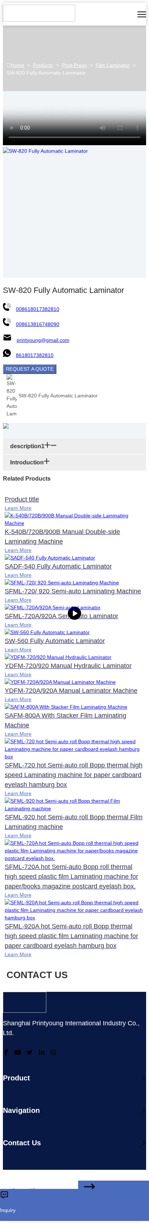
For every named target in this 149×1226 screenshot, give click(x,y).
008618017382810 (37, 309)
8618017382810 (35, 355)
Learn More (18, 508)
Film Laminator (112, 65)
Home (17, 65)
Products (43, 65)
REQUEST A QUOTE (30, 369)
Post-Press (74, 65)
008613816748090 (37, 324)
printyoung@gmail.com (43, 340)
